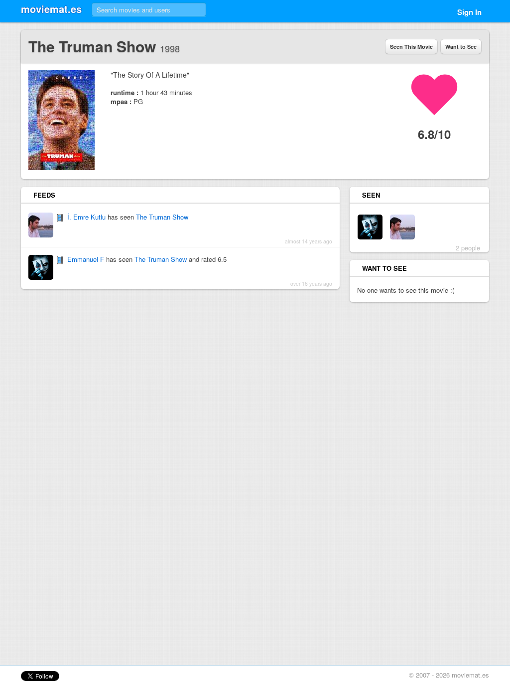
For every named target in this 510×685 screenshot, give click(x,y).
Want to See (461, 46)
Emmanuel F (85, 259)
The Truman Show (162, 217)
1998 (170, 48)
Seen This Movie (411, 46)
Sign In (469, 11)
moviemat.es (51, 8)
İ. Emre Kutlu (86, 217)
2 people (468, 247)
